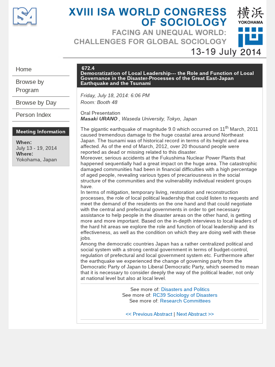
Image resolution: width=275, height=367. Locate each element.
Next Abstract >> (195, 314)
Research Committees (185, 301)
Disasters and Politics (185, 289)
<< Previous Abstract (149, 314)
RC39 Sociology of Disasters (185, 295)
